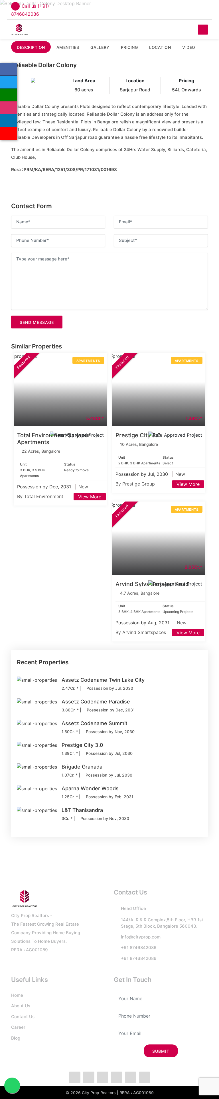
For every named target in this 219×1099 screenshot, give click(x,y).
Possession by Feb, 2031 (109, 796)
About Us (20, 1005)
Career (18, 1027)
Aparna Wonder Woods (90, 788)
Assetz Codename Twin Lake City (103, 680)
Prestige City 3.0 (138, 435)
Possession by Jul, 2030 (142, 474)
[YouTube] (8, 133)
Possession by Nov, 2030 (110, 731)
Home (17, 995)
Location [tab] (160, 47)
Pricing (186, 80)
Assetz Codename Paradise (96, 702)
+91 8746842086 (139, 947)
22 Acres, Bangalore (41, 451)
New (83, 487)
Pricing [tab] (129, 47)
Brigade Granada (82, 767)
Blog (15, 1038)
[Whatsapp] (8, 95)
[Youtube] (144, 1077)
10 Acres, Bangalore (139, 444)
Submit (160, 1051)
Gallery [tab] (100, 47)
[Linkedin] (8, 120)
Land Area (83, 80)
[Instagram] (8, 107)
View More (89, 497)
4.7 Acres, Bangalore (139, 593)
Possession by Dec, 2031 (44, 487)
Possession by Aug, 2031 (143, 622)
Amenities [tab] (67, 47)
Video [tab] (188, 47)
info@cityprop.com (141, 937)
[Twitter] (8, 82)
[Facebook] (8, 69)
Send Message (37, 322)
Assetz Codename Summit (94, 723)
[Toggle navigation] (203, 30)
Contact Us (23, 1016)
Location (135, 80)
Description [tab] (31, 47)
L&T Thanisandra (82, 810)
